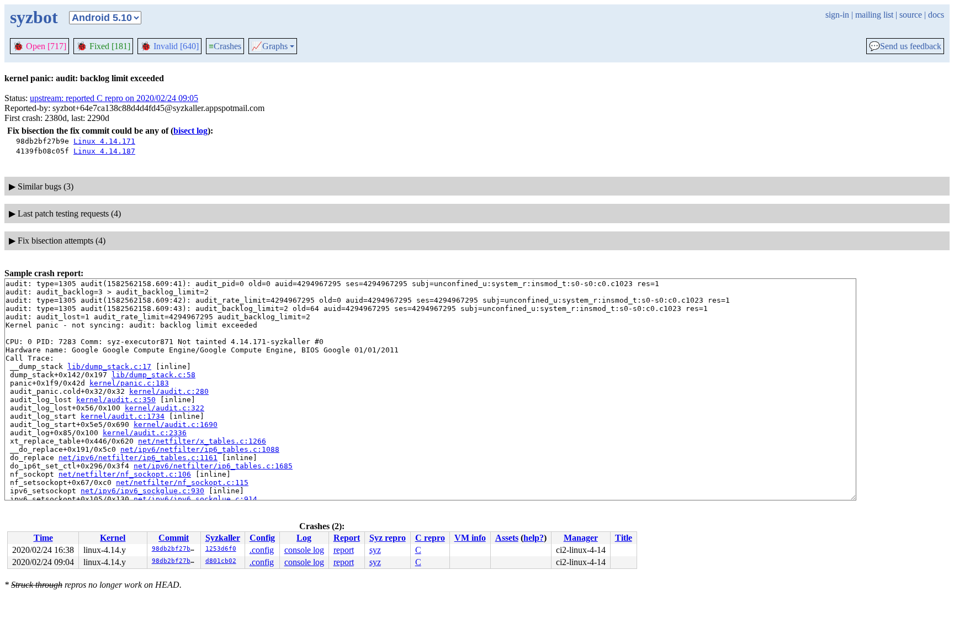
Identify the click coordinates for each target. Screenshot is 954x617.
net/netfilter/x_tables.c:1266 (202, 441)
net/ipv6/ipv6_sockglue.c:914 (195, 499)
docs (936, 14)
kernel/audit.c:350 (116, 399)
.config (262, 550)
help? (533, 537)
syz (375, 550)
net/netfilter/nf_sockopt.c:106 (125, 474)
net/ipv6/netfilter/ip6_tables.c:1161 (138, 457)
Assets (506, 537)
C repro (430, 537)
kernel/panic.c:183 (129, 383)
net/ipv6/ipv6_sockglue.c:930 (142, 491)
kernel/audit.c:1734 (123, 416)
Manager (581, 537)
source (910, 14)
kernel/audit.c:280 (169, 391)
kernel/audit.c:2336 (145, 433)
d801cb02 (220, 561)
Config (262, 537)
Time (43, 537)
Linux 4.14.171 (104, 141)
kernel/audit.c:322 (164, 408)
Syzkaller (222, 537)
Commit (173, 537)
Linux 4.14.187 (104, 151)
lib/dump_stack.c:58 (153, 375)
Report (346, 537)
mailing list (874, 14)
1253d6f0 (220, 548)
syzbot (34, 17)
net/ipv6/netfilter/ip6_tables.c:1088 (199, 449)
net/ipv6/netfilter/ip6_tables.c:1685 (213, 466)
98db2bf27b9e (175, 548)
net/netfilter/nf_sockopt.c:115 (182, 482)
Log (303, 537)
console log (304, 550)
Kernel (112, 537)
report (343, 550)
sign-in (837, 14)
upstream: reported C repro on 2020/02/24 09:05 (114, 98)
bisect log (190, 130)
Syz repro (387, 537)
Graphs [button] (269, 46)
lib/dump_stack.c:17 (109, 366)
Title (623, 537)
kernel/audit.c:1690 (176, 424)
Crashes (225, 46)
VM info (470, 537)
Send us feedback (905, 46)
